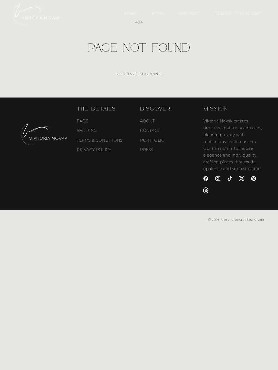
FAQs (82, 121)
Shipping (87, 130)
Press (146, 149)
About (147, 121)
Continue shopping (139, 74)
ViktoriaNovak (232, 220)
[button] (157, 13)
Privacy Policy (94, 149)
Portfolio (152, 140)
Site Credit (255, 220)
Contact (150, 130)
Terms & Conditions (99, 140)
